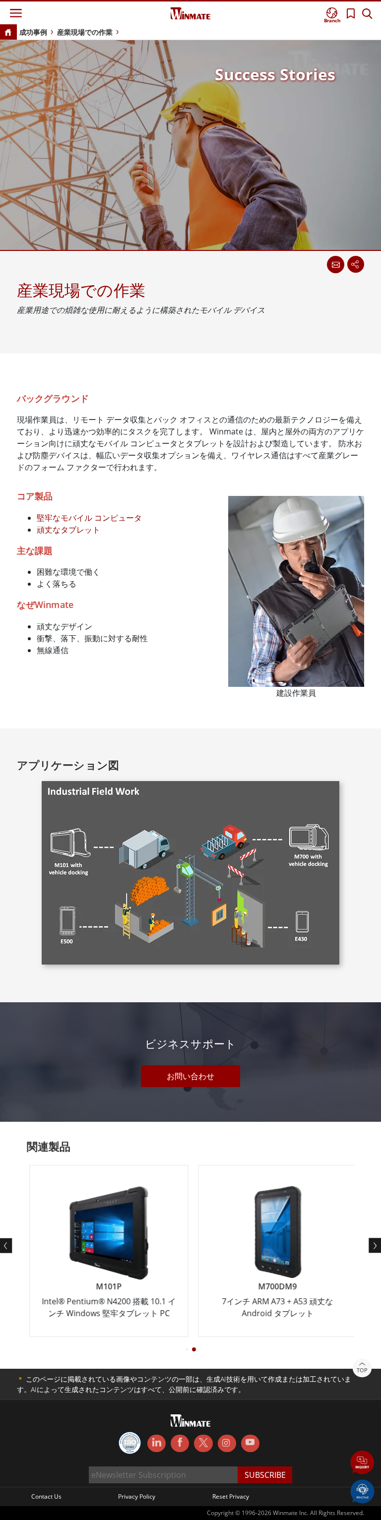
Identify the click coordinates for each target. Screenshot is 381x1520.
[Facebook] (180, 1443)
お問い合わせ (190, 1076)
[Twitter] (203, 1442)
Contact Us (46, 1496)
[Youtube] (250, 1443)
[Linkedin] (156, 1443)
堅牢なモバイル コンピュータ (89, 517)
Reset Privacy (230, 1496)
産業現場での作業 (85, 32)
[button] (362, 1463)
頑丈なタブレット (68, 529)
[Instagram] (227, 1443)
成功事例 (33, 32)
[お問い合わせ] (335, 264)
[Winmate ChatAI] (362, 1490)
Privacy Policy (136, 1496)
